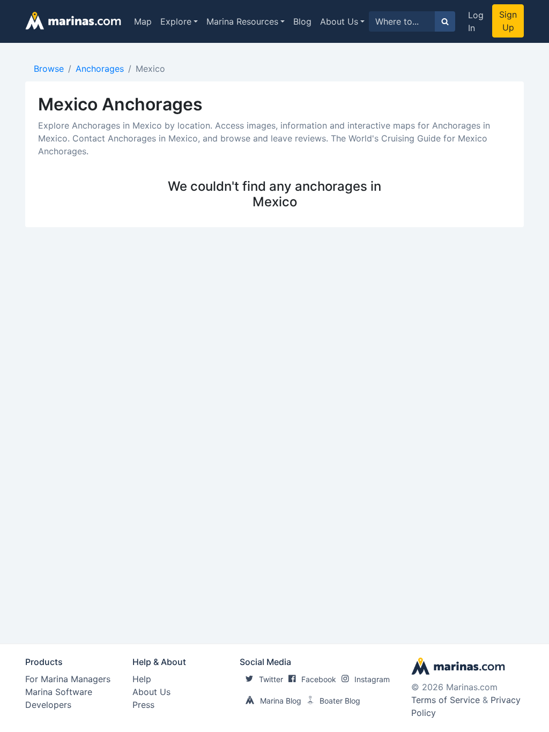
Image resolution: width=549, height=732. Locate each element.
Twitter (271, 679)
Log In (476, 21)
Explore (175, 21)
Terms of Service (445, 699)
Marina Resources (242, 21)
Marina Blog (280, 700)
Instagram (372, 679)
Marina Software (58, 691)
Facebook (318, 679)
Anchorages (100, 68)
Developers (48, 704)
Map (143, 21)
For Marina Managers (67, 679)
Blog (302, 21)
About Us (339, 21)
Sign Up (508, 21)
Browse (49, 68)
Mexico (150, 68)
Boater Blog (340, 700)
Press (143, 704)
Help (141, 679)
